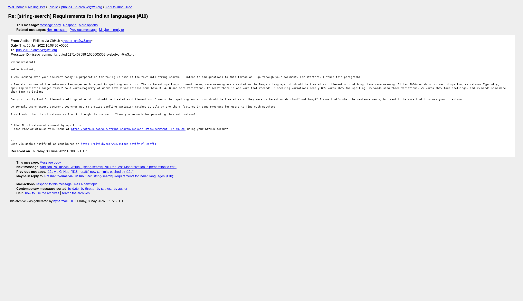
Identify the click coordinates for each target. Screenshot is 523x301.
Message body (50, 25)
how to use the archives (42, 193)
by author (120, 188)
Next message (57, 29)
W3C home (16, 7)
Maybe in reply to (111, 29)
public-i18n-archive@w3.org (81, 7)
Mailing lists (36, 7)
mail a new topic (85, 184)
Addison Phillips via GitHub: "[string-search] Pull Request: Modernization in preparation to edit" (108, 167)
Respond (69, 25)
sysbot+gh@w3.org (77, 41)
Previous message (83, 29)
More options (88, 25)
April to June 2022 (118, 7)
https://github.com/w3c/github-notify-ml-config (118, 143)
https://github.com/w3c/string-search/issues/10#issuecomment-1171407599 (128, 128)
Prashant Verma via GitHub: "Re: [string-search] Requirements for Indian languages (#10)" (109, 176)
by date (73, 188)
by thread (87, 188)
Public (53, 7)
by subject (104, 188)
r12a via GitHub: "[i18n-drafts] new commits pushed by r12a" (90, 171)
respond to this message (54, 184)
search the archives (75, 193)
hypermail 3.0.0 (64, 201)
